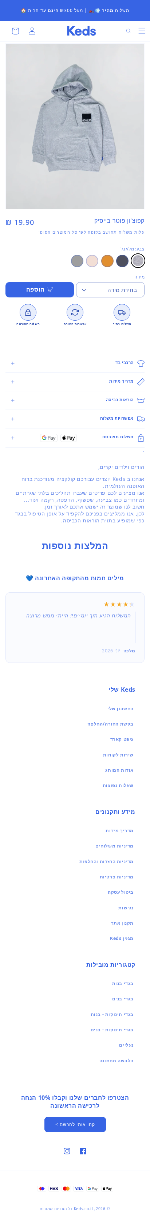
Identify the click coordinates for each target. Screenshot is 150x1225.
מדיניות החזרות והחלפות (106, 861)
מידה (139, 277)
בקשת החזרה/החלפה (110, 724)
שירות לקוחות (118, 755)
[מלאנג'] (138, 260)
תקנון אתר (122, 923)
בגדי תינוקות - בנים (112, 1030)
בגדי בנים (123, 999)
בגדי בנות (123, 983)
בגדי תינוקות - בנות (112, 1014)
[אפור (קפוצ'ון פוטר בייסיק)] (77, 261)
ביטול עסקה (121, 892)
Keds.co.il (83, 1208)
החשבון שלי (120, 709)
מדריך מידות (120, 830)
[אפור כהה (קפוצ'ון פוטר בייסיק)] (122, 261)
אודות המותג (119, 770)
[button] (142, 31)
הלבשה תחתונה (116, 1061)
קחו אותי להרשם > (75, 1124)
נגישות (126, 908)
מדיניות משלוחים (114, 846)
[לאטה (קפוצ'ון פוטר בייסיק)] (92, 261)
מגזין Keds (122, 938)
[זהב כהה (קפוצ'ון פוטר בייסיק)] (107, 261)
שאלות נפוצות (118, 785)
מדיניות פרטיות (117, 877)
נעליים (126, 1045)
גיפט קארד (122, 739)
